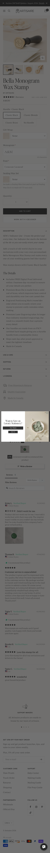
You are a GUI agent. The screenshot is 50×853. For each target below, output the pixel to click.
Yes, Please (13, 428)
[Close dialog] (47, 413)
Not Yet (13, 432)
